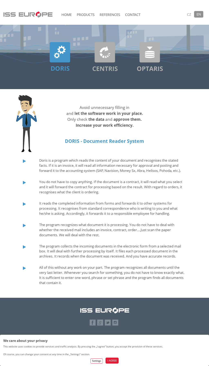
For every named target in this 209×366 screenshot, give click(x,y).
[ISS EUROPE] (28, 9)
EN (199, 14)
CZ (189, 14)
